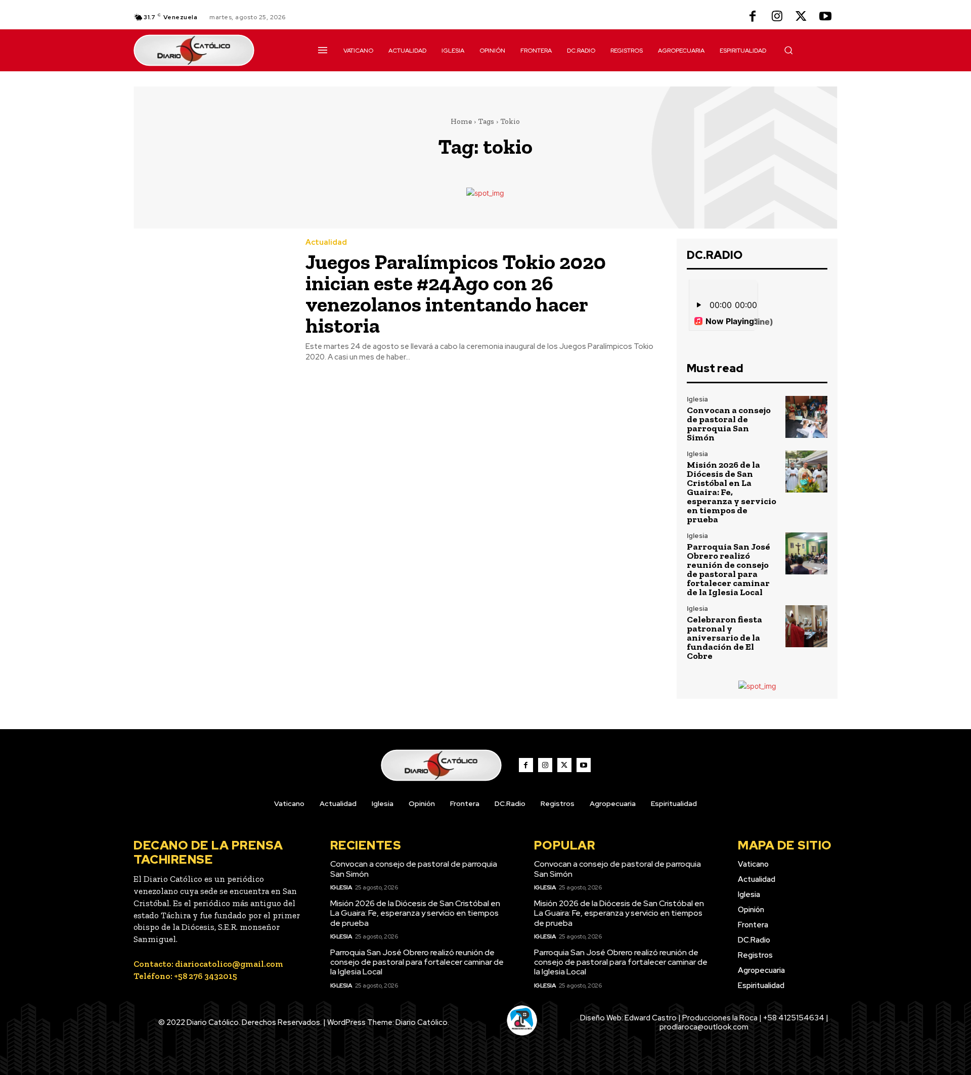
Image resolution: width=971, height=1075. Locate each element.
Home (461, 121)
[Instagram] (777, 17)
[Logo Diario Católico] (214, 50)
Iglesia (697, 399)
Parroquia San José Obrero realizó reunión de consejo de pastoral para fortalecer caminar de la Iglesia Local (728, 569)
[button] (788, 50)
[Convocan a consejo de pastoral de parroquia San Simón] (806, 417)
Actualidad (326, 242)
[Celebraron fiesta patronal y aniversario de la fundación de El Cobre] (806, 626)
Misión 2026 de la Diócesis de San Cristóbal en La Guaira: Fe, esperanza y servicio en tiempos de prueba (731, 492)
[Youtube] (825, 17)
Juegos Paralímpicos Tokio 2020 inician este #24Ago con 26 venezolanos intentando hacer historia (455, 293)
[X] (801, 17)
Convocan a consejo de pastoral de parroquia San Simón (729, 424)
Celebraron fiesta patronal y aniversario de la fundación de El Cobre (724, 637)
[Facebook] (752, 17)
